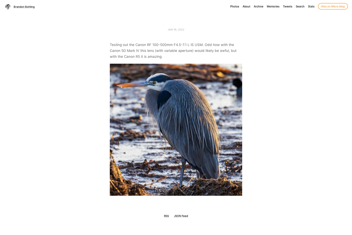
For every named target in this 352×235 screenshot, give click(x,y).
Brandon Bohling (24, 6)
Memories (273, 6)
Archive (258, 6)
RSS (166, 216)
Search (300, 6)
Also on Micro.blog (333, 6)
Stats (311, 6)
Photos (234, 6)
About (246, 6)
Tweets (287, 6)
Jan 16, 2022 (176, 29)
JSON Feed (181, 216)
